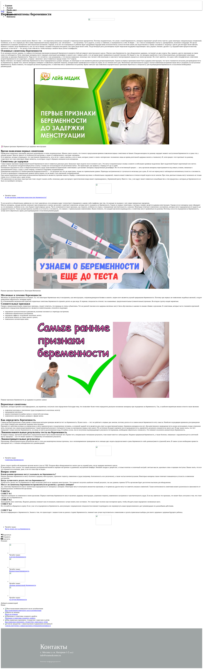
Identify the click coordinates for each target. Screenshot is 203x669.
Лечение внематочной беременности (22, 585)
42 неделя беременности (18, 599)
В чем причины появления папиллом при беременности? (26, 197)
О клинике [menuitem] (11, 14)
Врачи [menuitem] (9, 12)
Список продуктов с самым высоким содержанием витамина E (28, 626)
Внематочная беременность (19, 571)
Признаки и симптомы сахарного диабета (20, 618)
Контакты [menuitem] (11, 17)
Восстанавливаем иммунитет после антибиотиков (23, 610)
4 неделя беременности (17, 557)
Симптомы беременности (14, 460)
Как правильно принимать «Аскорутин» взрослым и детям (26, 622)
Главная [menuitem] (8, 5)
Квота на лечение (11, 614)
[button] (50, 662)
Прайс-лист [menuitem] (12, 10)
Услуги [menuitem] (10, 8)
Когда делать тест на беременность (17, 529)
